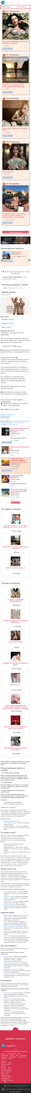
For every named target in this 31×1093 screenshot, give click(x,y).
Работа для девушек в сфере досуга (13, 926)
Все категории (21, 6)
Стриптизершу (7, 999)
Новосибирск (12, 1057)
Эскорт (19, 256)
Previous (2, 260)
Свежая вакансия (12, 424)
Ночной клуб (7, 1011)
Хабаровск (4, 1058)
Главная (5, 277)
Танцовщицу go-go (9, 992)
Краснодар (23, 1055)
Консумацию (7, 1004)
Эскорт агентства (5, 1075)
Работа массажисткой (9, 904)
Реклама (3, 1065)
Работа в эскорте (8, 807)
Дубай (10, 1058)
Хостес (5, 921)
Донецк (12, 486)
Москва (12, 455)
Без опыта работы (8, 956)
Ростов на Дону (14, 468)
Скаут (5, 940)
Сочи (19, 1053)
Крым (17, 1055)
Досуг (17, 452)
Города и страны (5, 1064)
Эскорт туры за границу (7, 1080)
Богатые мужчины (14, 421)
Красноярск (4, 1057)
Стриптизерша (17, 277)
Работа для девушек (9, 896)
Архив (9, 1067)
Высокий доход (5, 422)
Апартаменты (7, 931)
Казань (12, 1055)
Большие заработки (25, 421)
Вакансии (3, 1062)
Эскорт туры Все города (10, 822)
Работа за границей (14, 422)
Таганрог (12, 499)
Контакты (3, 1067)
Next (29, 260)
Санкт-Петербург (14, 440)
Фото (10, 1069)
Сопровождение (8, 901)
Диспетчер (6, 936)
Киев (10, 277)
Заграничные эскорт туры (10, 969)
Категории (4, 1069)
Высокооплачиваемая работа (18, 438)
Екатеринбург (4, 1055)
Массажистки (4, 1073)
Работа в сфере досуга (10, 973)
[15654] (15, 240)
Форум (10, 1062)
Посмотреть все (15, 232)
